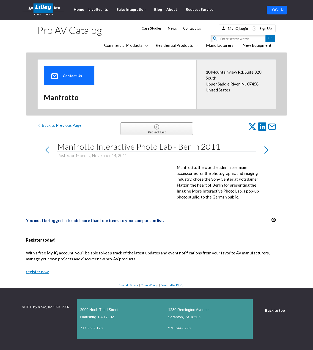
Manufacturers (219, 45)
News (172, 28)
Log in (277, 10)
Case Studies (152, 28)
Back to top (275, 310)
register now (37, 271)
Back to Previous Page (61, 125)
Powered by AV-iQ (172, 285)
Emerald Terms (128, 285)
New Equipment (257, 45)
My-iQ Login (238, 28)
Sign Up (266, 28)
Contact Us (192, 28)
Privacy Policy (149, 285)
